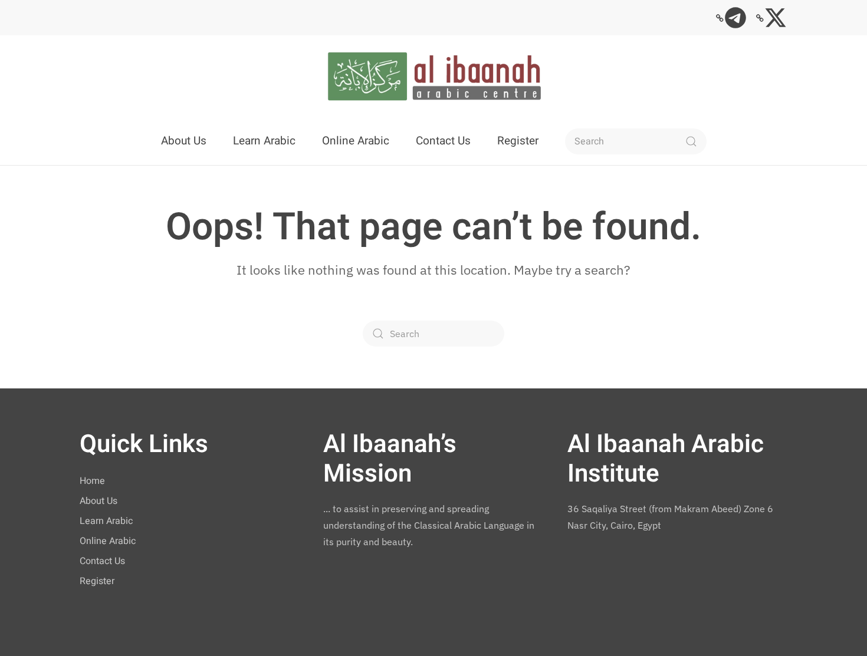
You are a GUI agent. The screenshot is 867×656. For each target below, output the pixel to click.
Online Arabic (355, 141)
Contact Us (443, 141)
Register (517, 141)
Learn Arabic (264, 141)
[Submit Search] (691, 141)
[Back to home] (433, 76)
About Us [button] (183, 141)
